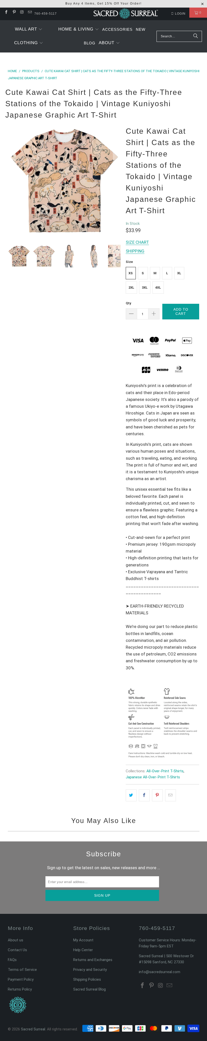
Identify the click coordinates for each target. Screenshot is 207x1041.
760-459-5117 (45, 13)
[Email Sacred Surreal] (30, 12)
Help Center (83, 950)
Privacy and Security (90, 969)
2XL (131, 287)
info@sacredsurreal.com (159, 972)
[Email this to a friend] (170, 795)
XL (179, 273)
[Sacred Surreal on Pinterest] (14, 12)
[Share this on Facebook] (144, 795)
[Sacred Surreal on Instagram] (22, 12)
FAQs (12, 959)
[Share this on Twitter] (131, 795)
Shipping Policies (87, 979)
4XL (158, 287)
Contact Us (17, 950)
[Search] (195, 36)
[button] (29, 29)
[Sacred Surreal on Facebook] (6, 12)
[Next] (117, 180)
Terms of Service (22, 969)
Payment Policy (21, 979)
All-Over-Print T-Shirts (165, 771)
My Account (83, 940)
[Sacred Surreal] (126, 14)
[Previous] (12, 180)
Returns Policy (20, 989)
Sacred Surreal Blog (89, 989)
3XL (145, 287)
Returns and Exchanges (92, 959)
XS (130, 273)
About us (15, 940)
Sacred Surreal (33, 1029)
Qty (128, 303)
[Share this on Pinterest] (157, 795)
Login (180, 13)
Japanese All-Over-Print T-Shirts (153, 777)
